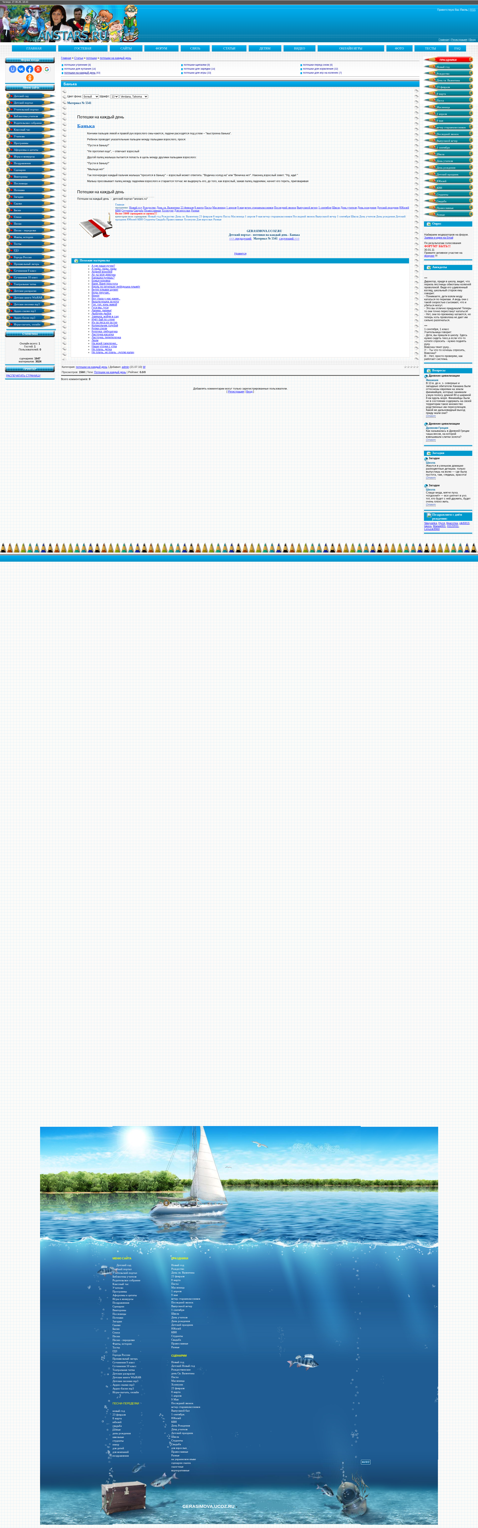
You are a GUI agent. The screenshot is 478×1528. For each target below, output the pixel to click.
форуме (429, 255)
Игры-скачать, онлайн (26, 324)
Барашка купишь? (103, 277)
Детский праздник (388, 207)
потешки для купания (77, 68)
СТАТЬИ (229, 48)
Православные (152, 210)
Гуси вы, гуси (100, 307)
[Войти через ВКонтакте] (21, 69)
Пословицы (20, 183)
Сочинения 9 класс (24, 270)
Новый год (135, 207)
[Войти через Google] (47, 69)
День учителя (349, 207)
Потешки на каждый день (110, 372)
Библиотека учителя (25, 116)
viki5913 (464, 523)
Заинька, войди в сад (105, 316)
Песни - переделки (24, 230)
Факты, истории (23, 237)
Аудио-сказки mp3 (24, 310)
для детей (118, 1448)
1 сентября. (178, 1414)
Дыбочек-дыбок (101, 313)
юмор (116, 1444)
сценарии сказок (181, 1463)
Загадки (18, 196)
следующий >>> (289, 238)
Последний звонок (285, 207)
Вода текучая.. (101, 292)
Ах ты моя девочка (104, 274)
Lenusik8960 (432, 529)
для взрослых (179, 1448)
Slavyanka (430, 523)
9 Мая (175, 1399)
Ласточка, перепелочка (106, 337)
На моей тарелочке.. (105, 343)
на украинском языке (183, 1459)
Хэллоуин (168, 210)
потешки (91, 57)
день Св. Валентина (182, 1373)
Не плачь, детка (102, 349)
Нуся (441, 523)
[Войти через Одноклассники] (30, 78)
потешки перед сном (316, 64)
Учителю (19, 136)
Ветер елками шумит (105, 289)
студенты (118, 1440)
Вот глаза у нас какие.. (106, 298)
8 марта (199, 207)
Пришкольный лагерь (26, 263)
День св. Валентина (168, 207)
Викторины (20, 176)
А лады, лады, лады (104, 268)
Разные (195, 210)
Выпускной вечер (307, 207)
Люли (95, 340)
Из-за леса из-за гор (104, 322)
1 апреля (231, 207)
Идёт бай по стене (103, 319)
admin (125, 366)
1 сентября (324, 207)
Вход (472, 39)
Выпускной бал (180, 1410)
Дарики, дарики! (102, 310)
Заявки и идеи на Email (438, 237)
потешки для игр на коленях (320, 72)
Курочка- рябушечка (105, 331)
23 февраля (187, 207)
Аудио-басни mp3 (24, 317)
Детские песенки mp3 (26, 304)
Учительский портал (25, 109)
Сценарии (19, 169)
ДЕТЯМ (265, 48)
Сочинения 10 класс (25, 277)
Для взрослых (182, 210)
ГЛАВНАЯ (34, 48)
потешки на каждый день (115, 57)
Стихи (17, 216)
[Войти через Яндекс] (38, 69)
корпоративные (180, 1470)
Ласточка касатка (103, 334)
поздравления (121, 1455)
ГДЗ (16, 250)
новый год (119, 1411)
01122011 (453, 526)
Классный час (21, 129)
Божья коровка (101, 280)
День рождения (367, 207)
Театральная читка (24, 284)
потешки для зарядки (197, 68)
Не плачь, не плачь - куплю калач (113, 352)
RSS (473, 9)
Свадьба (138, 210)
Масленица (219, 207)
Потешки (19, 190)
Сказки (17, 203)
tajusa (427, 526)
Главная (444, 39)
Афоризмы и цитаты (25, 149)
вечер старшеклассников (258, 207)
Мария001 (439, 526)
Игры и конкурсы (24, 156)
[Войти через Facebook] (29, 69)
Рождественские (181, 1369)
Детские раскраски (24, 290)
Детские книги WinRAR (27, 297)
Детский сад (21, 96)
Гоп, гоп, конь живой (104, 304)
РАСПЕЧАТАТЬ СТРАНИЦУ (23, 375)
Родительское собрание (27, 122)
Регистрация (459, 39)
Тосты (17, 243)
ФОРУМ (161, 48)
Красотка (452, 523)
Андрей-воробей (102, 271)
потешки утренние (75, 64)
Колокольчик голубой (105, 325)
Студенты (127, 210)
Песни (17, 223)
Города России (22, 257)
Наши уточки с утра (104, 346)
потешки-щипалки (195, 64)
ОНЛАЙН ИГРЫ (350, 48)
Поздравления (22, 163)
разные (117, 1429)
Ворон (95, 295)
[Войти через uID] (12, 69)
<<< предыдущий (240, 238)
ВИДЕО (299, 48)
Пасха (208, 207)
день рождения (122, 1433)
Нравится (240, 253)
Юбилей (404, 207)
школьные (118, 1437)
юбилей (117, 1422)
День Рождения (180, 1425)
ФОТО (399, 48)
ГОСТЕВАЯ (82, 48)
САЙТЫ (126, 48)
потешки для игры (195, 72)
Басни (17, 210)
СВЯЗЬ (195, 48)
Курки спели (99, 328)
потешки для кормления (318, 68)
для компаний (121, 1452)
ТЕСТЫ (430, 48)
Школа (336, 207)
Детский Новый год (183, 1366)
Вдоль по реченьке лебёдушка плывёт (116, 286)
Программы (20, 143)
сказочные (177, 1466)
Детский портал (23, 102)
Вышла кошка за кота (105, 301)
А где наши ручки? (103, 265)
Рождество (149, 207)
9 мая (240, 207)
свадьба (117, 1426)
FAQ (457, 48)
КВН (118, 210)
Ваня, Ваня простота (105, 283)
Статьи (78, 57)
